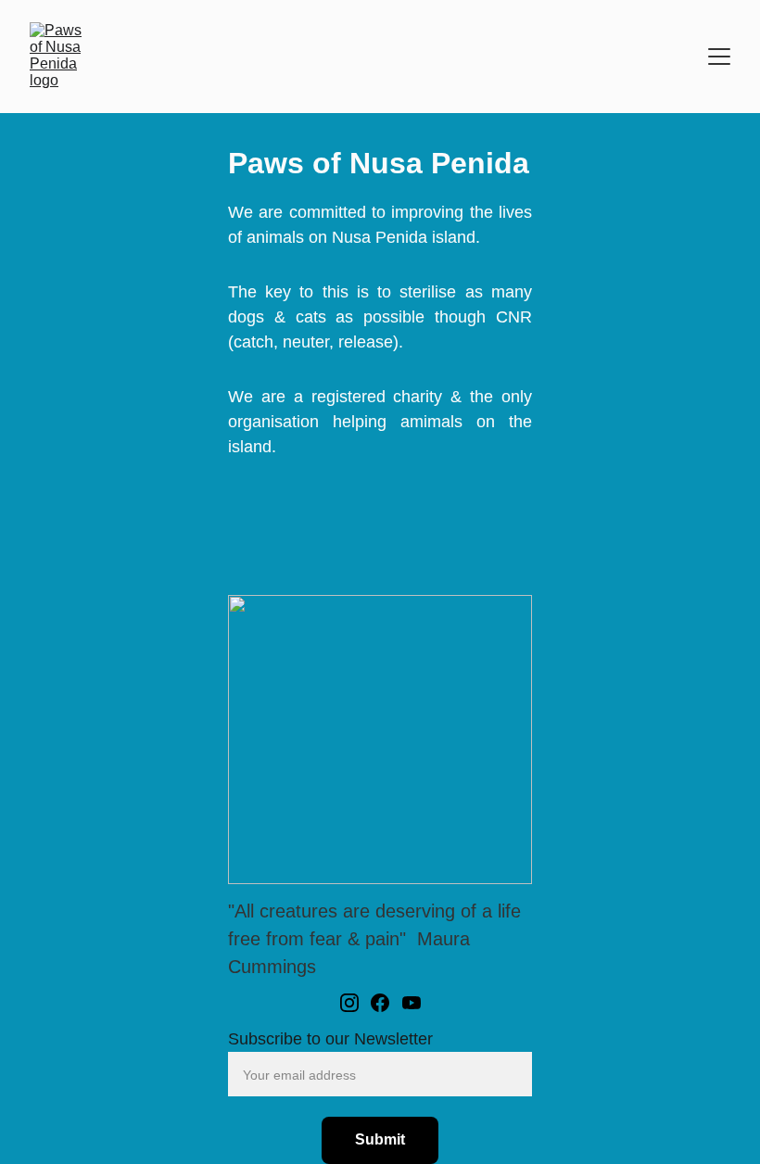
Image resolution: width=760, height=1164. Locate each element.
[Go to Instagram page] (349, 1002)
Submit (380, 1139)
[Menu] (719, 56)
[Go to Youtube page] (411, 1002)
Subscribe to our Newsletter (330, 1039)
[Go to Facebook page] (380, 1002)
